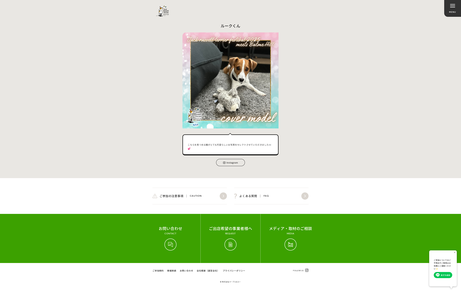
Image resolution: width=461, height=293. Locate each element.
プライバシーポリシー (234, 270)
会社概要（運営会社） (208, 270)
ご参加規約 (158, 270)
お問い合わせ (186, 270)
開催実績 (171, 270)
